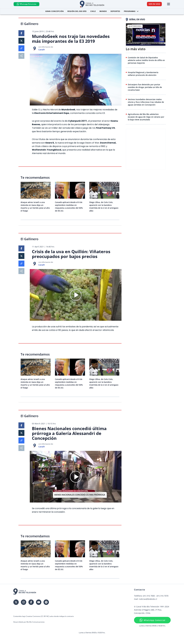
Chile (93, 11)
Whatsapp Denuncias (28, 4)
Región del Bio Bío (77, 11)
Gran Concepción (54, 11)
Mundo (103, 11)
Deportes (115, 11)
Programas (130, 11)
